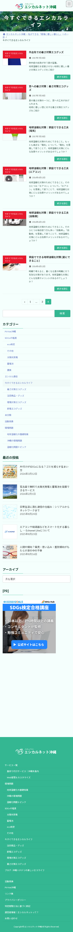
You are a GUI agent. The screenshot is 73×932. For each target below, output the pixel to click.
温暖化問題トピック (16, 447)
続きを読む (62, 77)
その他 (10, 350)
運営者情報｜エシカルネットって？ (22, 912)
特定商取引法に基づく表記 (17, 906)
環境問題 (9, 428)
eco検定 (11, 344)
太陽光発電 (12, 357)
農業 (9, 370)
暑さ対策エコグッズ (16, 389)
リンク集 (9, 893)
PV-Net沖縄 (10, 331)
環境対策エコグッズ (16, 402)
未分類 (8, 415)
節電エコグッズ (14, 408)
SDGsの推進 (11, 338)
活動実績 (9, 421)
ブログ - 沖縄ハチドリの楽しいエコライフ (24, 870)
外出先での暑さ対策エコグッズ (46, 52)
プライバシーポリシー (15, 900)
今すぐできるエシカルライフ (18, 383)
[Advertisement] (36, 695)
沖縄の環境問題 (14, 440)
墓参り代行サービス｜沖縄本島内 (23, 771)
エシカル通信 (11, 376)
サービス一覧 (11, 765)
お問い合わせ (11, 918)
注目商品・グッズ (15, 395)
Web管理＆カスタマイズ (18, 777)
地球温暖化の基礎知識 (17, 434)
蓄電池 (10, 363)
